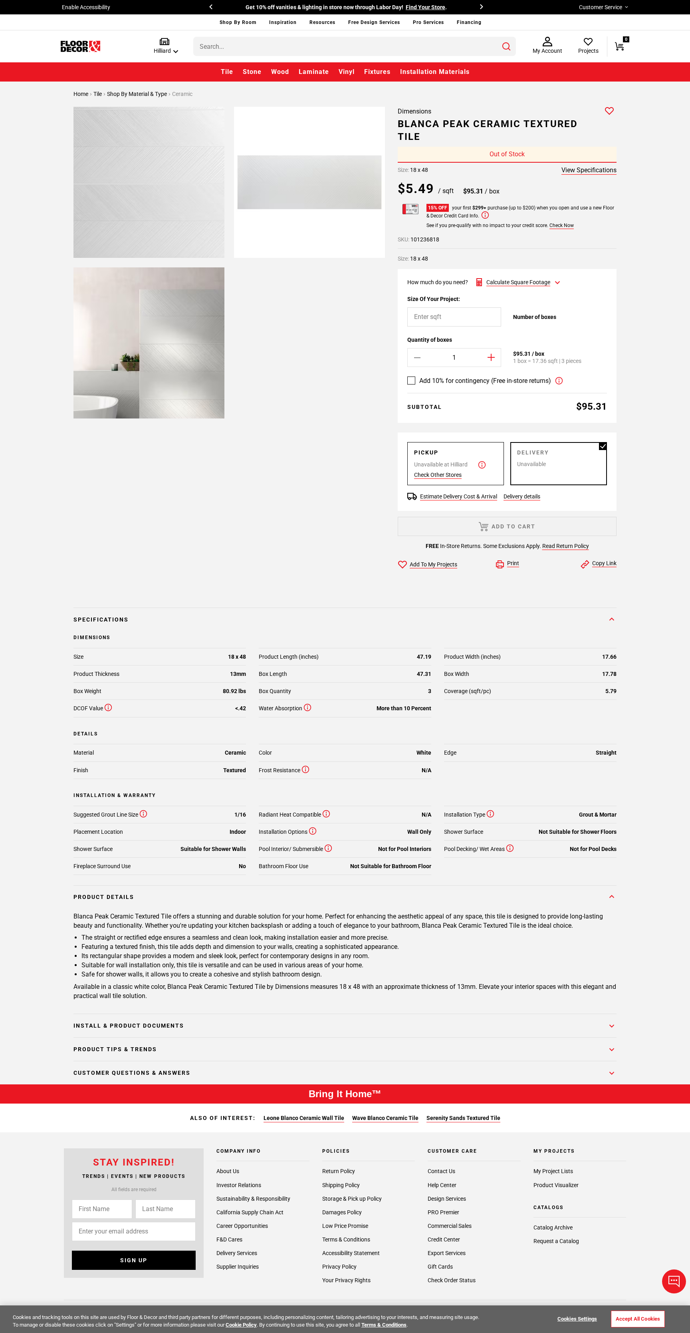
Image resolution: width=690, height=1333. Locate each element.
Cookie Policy (241, 1325)
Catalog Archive (553, 1227)
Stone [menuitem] (252, 72)
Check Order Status (452, 1280)
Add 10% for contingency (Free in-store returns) (485, 381)
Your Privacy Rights (346, 1280)
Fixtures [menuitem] (377, 72)
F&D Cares (229, 1239)
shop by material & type (137, 94)
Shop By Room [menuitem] (238, 22)
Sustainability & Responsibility (253, 1198)
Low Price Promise (345, 1225)
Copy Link (604, 563)
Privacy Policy (339, 1266)
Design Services (447, 1198)
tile (98, 94)
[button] (164, 46)
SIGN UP (133, 1260)
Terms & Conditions (346, 1239)
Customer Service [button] (600, 7)
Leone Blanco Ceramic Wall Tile (304, 1118)
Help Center (442, 1185)
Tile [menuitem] (227, 72)
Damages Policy (342, 1212)
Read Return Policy (565, 546)
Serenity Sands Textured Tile (463, 1118)
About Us (227, 1171)
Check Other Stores (438, 475)
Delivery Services (236, 1252)
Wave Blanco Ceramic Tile (385, 1118)
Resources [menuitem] (322, 22)
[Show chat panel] (674, 1281)
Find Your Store (425, 7)
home (81, 94)
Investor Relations (238, 1185)
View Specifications (589, 170)
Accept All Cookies (638, 1319)
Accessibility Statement (351, 1252)
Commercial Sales (450, 1225)
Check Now (561, 225)
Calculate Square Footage (518, 282)
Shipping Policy (341, 1185)
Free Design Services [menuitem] (374, 22)
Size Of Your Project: (433, 299)
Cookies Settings (577, 1319)
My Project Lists (553, 1171)
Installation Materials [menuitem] (435, 72)
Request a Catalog (556, 1241)
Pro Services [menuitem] (428, 22)
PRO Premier (443, 1212)
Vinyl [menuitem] (347, 72)
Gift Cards (440, 1266)
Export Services (447, 1252)
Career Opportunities (242, 1225)
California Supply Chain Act (250, 1212)
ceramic (182, 94)
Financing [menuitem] (469, 22)
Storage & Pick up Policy (352, 1198)
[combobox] (354, 46)
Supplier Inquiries (237, 1266)
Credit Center (444, 1239)
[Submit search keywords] (506, 46)
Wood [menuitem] (280, 72)
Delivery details (522, 496)
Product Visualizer (556, 1185)
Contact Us (441, 1171)
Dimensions (414, 111)
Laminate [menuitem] (314, 72)
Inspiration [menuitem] (283, 22)
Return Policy (338, 1171)
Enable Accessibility (86, 7)
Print (513, 563)
